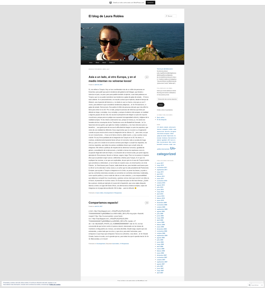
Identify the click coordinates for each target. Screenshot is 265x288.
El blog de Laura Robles (106, 16)
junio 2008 (160, 242)
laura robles (99, 193)
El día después (161, 120)
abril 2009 (160, 220)
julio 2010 (160, 187)
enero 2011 (160, 178)
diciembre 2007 (162, 255)
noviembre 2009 (162, 205)
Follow (161, 105)
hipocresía (170, 136)
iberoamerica (172, 138)
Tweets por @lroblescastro (165, 69)
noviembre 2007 (162, 257)
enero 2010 (160, 200)
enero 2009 (160, 227)
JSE (168, 140)
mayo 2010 (160, 192)
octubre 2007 (161, 260)
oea (174, 144)
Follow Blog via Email (164, 88)
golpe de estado (161, 136)
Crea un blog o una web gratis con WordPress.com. (132, 281)
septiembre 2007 (162, 262)
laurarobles (115, 243)
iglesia (159, 140)
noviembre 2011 (162, 167)
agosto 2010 (161, 185)
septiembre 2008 (162, 235)
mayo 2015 (160, 165)
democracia (160, 131)
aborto (161, 127)
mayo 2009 (160, 218)
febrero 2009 (161, 224)
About (97, 62)
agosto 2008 (161, 238)
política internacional (163, 149)
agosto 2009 (161, 211)
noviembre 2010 (162, 181)
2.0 (158, 127)
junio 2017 (160, 163)
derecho (167, 131)
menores (165, 144)
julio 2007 (160, 266)
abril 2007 (160, 273)
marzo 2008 (160, 249)
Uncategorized (108, 193)
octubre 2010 (161, 183)
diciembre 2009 (162, 202)
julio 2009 (160, 213)
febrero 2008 (161, 251)
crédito (170, 129)
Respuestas (118, 193)
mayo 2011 (160, 172)
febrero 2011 (161, 176)
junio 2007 (160, 268)
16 (147, 203)
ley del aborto (164, 142)
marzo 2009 (160, 222)
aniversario (172, 127)
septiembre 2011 (162, 170)
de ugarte (173, 131)
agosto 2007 (161, 264)
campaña (165, 129)
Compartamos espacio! (103, 202)
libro (170, 142)
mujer (171, 144)
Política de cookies (54, 284)
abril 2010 (160, 194)
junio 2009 (160, 216)
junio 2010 (160, 189)
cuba (174, 129)
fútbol (171, 133)
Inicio (90, 62)
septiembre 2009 (162, 209)
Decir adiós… (161, 117)
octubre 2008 (161, 233)
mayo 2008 (160, 244)
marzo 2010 (160, 196)
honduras (165, 138)
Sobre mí (112, 62)
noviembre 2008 (162, 231)
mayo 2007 (160, 270)
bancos (159, 129)
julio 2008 (160, 240)
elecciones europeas (163, 133)
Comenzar (150, 2)
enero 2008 (160, 253)
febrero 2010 (161, 198)
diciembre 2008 (162, 229)
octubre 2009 (161, 207)
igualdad (164, 140)
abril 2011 (160, 174)
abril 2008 (160, 246)
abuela (166, 127)
